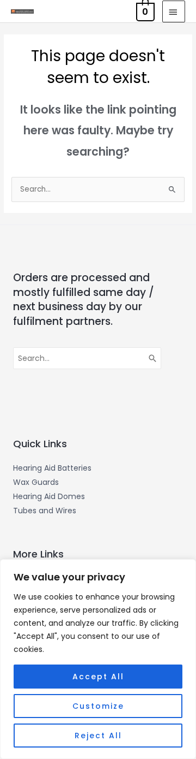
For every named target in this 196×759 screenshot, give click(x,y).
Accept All (98, 676)
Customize (98, 706)
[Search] (153, 358)
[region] (98, 659)
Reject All (98, 735)
